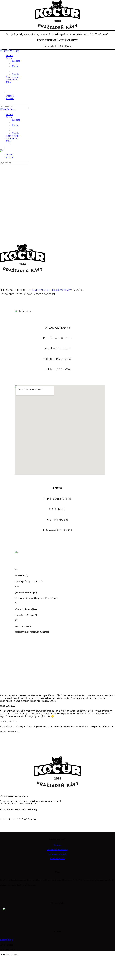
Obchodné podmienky (57, 849)
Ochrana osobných (57, 854)
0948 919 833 (31, 803)
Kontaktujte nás (57, 858)
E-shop (57, 845)
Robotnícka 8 (6, 939)
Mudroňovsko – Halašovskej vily (51, 289)
